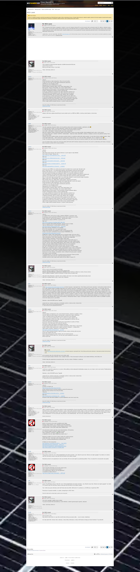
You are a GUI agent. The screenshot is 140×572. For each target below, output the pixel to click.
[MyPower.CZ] (33, 3)
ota (45, 62)
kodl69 (29, 123)
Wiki (109, 5)
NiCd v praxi (31, 12)
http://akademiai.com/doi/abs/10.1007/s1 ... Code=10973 (54, 443)
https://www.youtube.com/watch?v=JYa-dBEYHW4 (53, 447)
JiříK (29, 480)
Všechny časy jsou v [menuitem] (107, 554)
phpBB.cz (72, 560)
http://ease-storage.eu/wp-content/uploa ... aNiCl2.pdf (53, 473)
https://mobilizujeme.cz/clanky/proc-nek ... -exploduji (53, 396)
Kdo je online (30, 549)
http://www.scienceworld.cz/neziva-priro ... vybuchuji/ (53, 160)
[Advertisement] (70, 49)
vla (28, 109)
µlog (112, 5)
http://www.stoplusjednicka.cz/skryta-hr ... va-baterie (53, 166)
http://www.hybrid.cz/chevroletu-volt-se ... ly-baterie (53, 393)
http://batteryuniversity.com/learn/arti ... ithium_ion (53, 444)
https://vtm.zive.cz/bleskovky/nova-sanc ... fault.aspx (53, 158)
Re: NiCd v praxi (47, 24)
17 (105, 21)
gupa (29, 30)
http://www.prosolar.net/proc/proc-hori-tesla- (51, 233)
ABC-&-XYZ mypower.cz (66, 34)
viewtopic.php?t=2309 (46, 106)
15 (101, 21)
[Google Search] (112, 3)
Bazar (104, 5)
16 (103, 21)
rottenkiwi (30, 426)
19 (109, 21)
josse (29, 283)
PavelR (29, 451)
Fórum (96, 5)
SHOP (100, 5)
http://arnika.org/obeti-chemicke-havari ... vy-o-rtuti (53, 329)
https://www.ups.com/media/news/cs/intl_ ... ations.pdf (54, 155)
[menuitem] (43, 9)
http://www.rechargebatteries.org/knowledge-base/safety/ (54, 446)
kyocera (29, 76)
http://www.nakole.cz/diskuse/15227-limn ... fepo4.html (54, 226)
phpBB (66, 557)
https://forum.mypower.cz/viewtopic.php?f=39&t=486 (53, 222)
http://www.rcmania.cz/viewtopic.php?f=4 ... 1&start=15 (54, 163)
